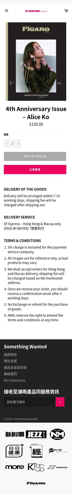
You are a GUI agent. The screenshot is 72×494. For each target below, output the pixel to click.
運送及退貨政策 (15, 367)
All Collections (14, 380)
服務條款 (10, 354)
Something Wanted (25, 419)
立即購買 (35, 169)
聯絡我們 (10, 373)
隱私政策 (10, 360)
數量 (6, 134)
